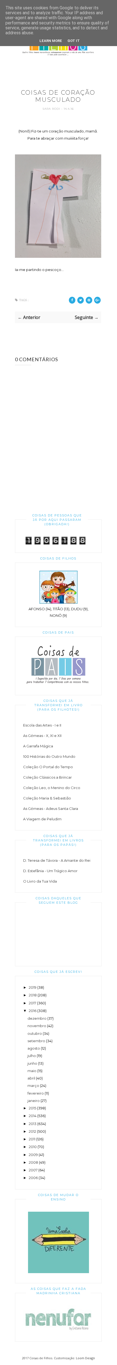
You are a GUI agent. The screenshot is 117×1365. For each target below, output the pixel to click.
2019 (32, 987)
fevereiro (35, 1093)
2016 (32, 1010)
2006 (33, 1177)
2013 (32, 1123)
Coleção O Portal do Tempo (48, 767)
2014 (32, 1116)
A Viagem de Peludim (42, 819)
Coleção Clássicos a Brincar (47, 777)
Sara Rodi (51, 109)
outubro (34, 1033)
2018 (33, 995)
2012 (32, 1131)
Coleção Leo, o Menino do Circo (51, 787)
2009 (33, 1154)
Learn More (50, 41)
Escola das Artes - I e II (42, 725)
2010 (33, 1146)
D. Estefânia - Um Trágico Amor (50, 871)
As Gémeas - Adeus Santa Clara (50, 808)
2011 (32, 1139)
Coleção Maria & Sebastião (47, 798)
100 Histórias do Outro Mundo (49, 756)
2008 (33, 1162)
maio (31, 1071)
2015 (32, 1108)
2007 (33, 1170)
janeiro (33, 1100)
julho (31, 1055)
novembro (36, 1026)
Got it (73, 41)
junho (32, 1063)
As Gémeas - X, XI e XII (42, 735)
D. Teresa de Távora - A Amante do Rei (56, 860)
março (33, 1085)
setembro (36, 1041)
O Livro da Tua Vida (40, 881)
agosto (33, 1048)
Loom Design (85, 1358)
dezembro (37, 1018)
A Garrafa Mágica (38, 746)
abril (31, 1078)
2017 (32, 1003)
